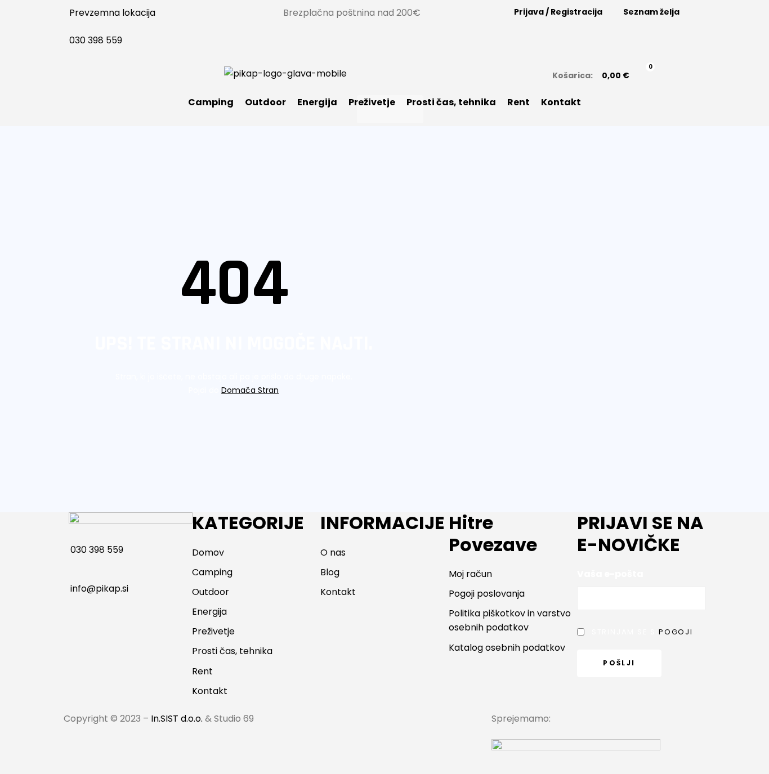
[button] (390, 109)
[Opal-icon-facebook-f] (292, 726)
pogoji (676, 632)
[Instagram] (322, 726)
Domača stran (250, 390)
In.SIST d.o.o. (177, 718)
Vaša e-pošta (610, 573)
